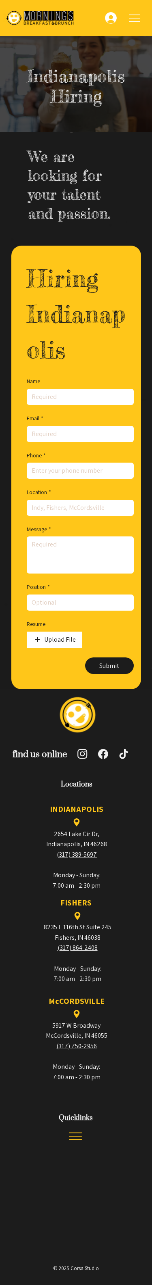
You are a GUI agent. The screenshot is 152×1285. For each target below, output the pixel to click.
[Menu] (135, 18)
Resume (36, 624)
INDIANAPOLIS (76, 809)
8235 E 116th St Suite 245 (77, 927)
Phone (36, 455)
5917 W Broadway (76, 1025)
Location (39, 492)
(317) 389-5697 (77, 854)
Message (39, 529)
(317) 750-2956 (76, 1046)
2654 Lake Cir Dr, (76, 834)
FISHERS (76, 902)
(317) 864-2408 (78, 947)
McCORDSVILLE (77, 1001)
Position (38, 586)
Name (33, 381)
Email (35, 418)
